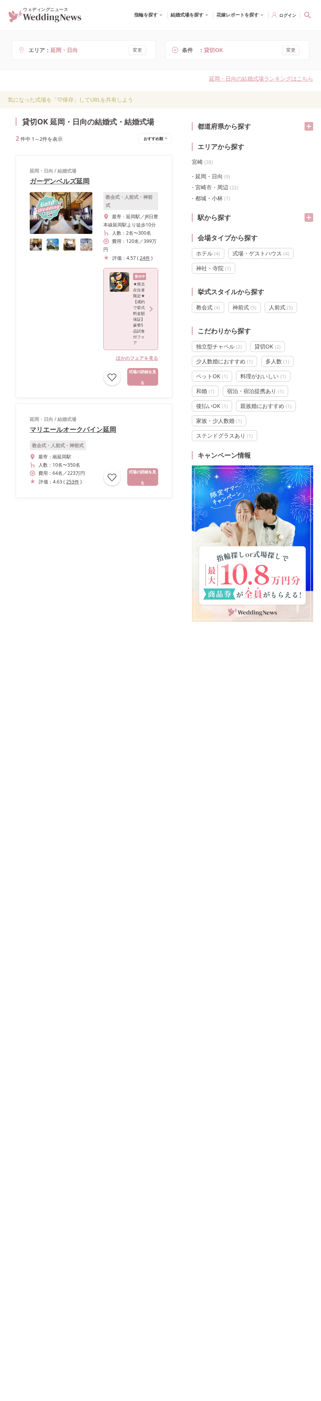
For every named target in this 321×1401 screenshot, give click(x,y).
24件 (145, 258)
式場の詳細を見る (142, 377)
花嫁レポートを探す (237, 14)
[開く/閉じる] (309, 126)
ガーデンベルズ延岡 (60, 180)
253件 (72, 481)
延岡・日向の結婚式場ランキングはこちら (261, 78)
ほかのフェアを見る (137, 358)
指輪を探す (146, 14)
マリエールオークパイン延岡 (73, 429)
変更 (137, 50)
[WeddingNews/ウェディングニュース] (45, 19)
